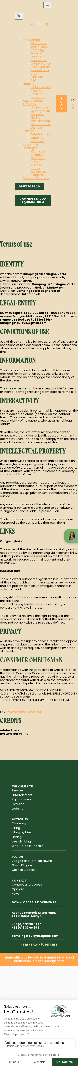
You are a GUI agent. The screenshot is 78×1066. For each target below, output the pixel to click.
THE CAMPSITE (22, 786)
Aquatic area (21, 799)
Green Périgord (22, 865)
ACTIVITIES (20, 819)
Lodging (17, 809)
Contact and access (27, 885)
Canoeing (19, 823)
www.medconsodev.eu (24, 712)
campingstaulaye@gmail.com (33, 200)
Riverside (18, 804)
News (15, 894)
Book (61, 104)
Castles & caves (23, 870)
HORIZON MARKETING (48, 958)
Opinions (18, 889)
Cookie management (48, 961)
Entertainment (22, 795)
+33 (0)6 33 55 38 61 (26, 928)
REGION (17, 857)
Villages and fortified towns (32, 861)
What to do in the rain (27, 846)
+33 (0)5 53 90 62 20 (27, 924)
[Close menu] (19, 16)
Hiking (16, 828)
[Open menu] (47, 5)
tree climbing (21, 841)
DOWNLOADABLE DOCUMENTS (34, 902)
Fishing (17, 837)
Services (18, 790)
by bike (26, 832)
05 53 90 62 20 (29, 186)
